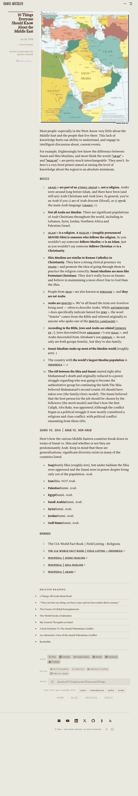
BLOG (74, 697)
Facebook (112, 657)
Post (54, 657)
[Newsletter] (59, 721)
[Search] (106, 729)
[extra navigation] (125, 3)
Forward (55, 662)
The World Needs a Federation (56, 615)
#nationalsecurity (25, 51)
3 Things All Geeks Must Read (56, 596)
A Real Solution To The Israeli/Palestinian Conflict (67, 628)
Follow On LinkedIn (60, 674)
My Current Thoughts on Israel (56, 622)
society (121, 690)
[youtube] (68, 721)
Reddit (99, 657)
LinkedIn (66, 657)
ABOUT (108, 697)
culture (83, 690)
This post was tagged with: (60, 690)
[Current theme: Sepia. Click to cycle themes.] (112, 729)
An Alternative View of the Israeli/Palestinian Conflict (68, 635)
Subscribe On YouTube (99, 669)
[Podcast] (102, 721)
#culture (13, 51)
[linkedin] (76, 721)
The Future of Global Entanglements (59, 609)
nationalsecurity (97, 690)
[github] (93, 721)
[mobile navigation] (131, 3)
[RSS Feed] (110, 721)
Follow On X (79, 669)
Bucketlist (45, 641)
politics (111, 690)
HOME (60, 697)
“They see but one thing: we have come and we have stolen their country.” (79, 602)
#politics (21, 54)
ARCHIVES (91, 697)
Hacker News (81, 657)
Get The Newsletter (61, 669)
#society (29, 54)
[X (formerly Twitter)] (85, 721)
